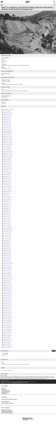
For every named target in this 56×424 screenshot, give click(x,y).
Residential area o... (7, 176)
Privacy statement (5, 392)
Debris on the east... (7, 285)
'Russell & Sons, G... (7, 257)
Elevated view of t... (7, 179)
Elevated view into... (7, 252)
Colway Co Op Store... (8, 290)
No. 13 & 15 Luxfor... (7, 233)
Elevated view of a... (7, 300)
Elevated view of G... (7, 293)
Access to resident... (7, 186)
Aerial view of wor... (7, 334)
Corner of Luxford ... (7, 226)
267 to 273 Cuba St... (7, 265)
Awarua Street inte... (7, 292)
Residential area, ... (7, 117)
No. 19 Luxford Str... (7, 231)
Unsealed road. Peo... (8, 305)
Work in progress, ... (7, 335)
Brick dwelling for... (7, 174)
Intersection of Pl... (7, 201)
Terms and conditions (5, 390)
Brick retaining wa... (7, 188)
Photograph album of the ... (9, 109)
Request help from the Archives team (9, 399)
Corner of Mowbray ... (8, 129)
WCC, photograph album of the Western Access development (16, 364)
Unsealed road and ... (7, 307)
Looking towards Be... (8, 228)
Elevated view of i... (7, 193)
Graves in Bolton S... (7, 146)
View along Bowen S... (8, 131)
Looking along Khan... (7, 288)
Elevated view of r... (7, 124)
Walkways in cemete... (8, 156)
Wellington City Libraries (6, 409)
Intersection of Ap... (7, 126)
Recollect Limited (15, 382)
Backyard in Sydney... (8, 136)
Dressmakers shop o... (8, 263)
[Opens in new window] (28, 414)
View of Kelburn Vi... (7, 196)
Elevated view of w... (7, 295)
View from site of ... (7, 111)
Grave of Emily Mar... (7, 149)
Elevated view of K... (7, 198)
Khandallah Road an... (7, 287)
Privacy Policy (3, 380)
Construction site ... (7, 280)
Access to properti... (7, 173)
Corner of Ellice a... (7, 272)
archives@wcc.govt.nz (7, 403)
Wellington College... (7, 278)
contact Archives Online (21, 381)
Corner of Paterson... (7, 270)
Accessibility (4, 389)
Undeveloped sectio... (8, 230)
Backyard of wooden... (8, 142)
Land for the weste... (7, 283)
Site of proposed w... (7, 345)
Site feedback (4, 393)
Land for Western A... (7, 322)
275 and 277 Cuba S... (7, 267)
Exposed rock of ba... (7, 112)
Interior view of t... (7, 220)
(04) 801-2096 (5, 401)
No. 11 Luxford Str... (7, 235)
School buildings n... (7, 273)
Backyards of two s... (7, 141)
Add (53, 350)
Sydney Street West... (8, 339)
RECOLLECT (2, 382)
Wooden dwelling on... (8, 268)
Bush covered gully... (7, 319)
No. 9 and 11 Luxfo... (7, 236)
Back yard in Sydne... (7, 134)
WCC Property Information (6, 411)
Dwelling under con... (7, 191)
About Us (3, 388)
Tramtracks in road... (7, 304)
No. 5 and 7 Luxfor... (7, 225)
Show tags (4, 353)
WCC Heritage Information (6, 412)
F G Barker (3, 103)
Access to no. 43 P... (7, 171)
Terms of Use (7, 380)
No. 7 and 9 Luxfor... (7, 238)
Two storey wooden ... (8, 144)
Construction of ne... (7, 161)
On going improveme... (8, 168)
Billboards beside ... (7, 282)
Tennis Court (6, 194)
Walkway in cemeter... (8, 151)
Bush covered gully (7, 320)
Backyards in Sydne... (8, 139)
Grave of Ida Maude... (7, 158)
